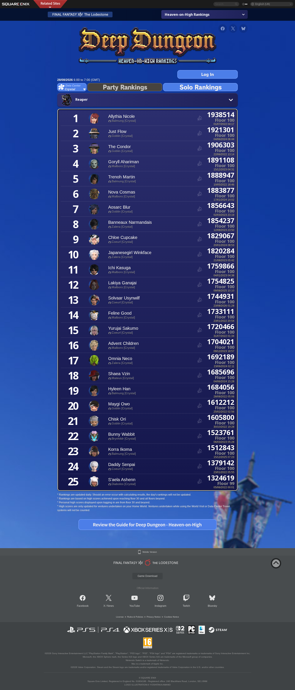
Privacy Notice (154, 617)
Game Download (147, 576)
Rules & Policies (135, 617)
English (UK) (262, 4)
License (120, 617)
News (110, 605)
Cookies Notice (171, 617)
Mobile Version (150, 552)
